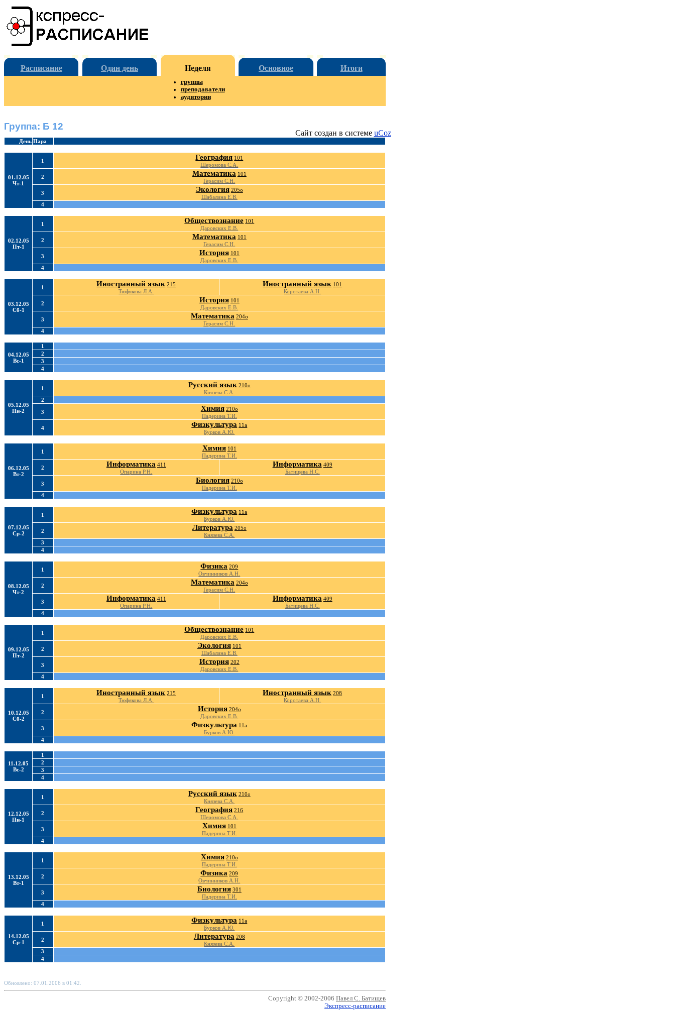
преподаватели (203, 89)
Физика (213, 566)
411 (161, 465)
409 (327, 465)
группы (192, 81)
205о (237, 190)
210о (245, 385)
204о (242, 316)
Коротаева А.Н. (302, 291)
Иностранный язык (130, 284)
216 (238, 810)
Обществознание (214, 220)
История (214, 253)
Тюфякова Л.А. (136, 291)
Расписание (41, 68)
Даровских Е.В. (219, 228)
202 (235, 662)
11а (243, 425)
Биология (213, 480)
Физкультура (214, 424)
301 (237, 889)
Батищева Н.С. (302, 472)
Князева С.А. (219, 392)
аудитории (196, 96)
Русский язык (212, 385)
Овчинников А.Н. (219, 574)
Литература (212, 527)
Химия (212, 408)
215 (171, 284)
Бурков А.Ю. (219, 432)
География (214, 157)
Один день (119, 68)
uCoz (382, 133)
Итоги (351, 68)
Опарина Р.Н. (136, 472)
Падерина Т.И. (219, 416)
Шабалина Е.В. (219, 197)
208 (337, 693)
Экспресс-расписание (355, 1005)
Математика (214, 173)
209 (233, 567)
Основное (276, 68)
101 (238, 158)
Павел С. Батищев (361, 998)
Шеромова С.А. (219, 165)
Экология (213, 189)
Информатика (131, 464)
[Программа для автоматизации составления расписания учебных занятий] (78, 44)
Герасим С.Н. (219, 181)
